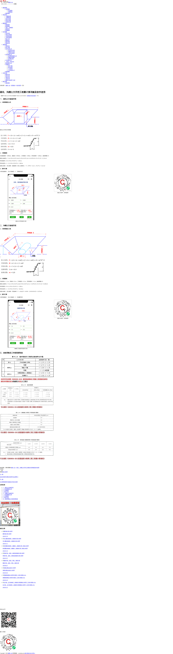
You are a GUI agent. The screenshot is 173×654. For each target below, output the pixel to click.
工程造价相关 (8, 36)
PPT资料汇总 (8, 60)
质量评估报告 (11, 57)
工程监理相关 (8, 37)
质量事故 (10, 12)
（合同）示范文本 (9, 61)
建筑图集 (7, 26)
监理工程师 (8, 20)
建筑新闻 (5, 7)
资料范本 (7, 46)
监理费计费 (11, 58)
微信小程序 (5, 471)
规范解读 (7, 30)
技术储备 (5, 31)
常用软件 (7, 64)
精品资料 (7, 83)
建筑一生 (8, 85)
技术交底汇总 (8, 48)
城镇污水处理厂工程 (10, 80)
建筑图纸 (7, 71)
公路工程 (7, 78)
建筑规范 (7, 24)
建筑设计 (7, 40)
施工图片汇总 (8, 63)
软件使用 (10, 67)
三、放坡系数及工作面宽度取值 (10, 499)
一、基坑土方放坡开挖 (8, 487)
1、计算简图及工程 (7, 494)
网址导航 (5, 81)
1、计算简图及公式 (7, 489)
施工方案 (7, 47)
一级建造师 (8, 16)
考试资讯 (5, 14)
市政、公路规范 (9, 27)
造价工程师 (8, 19)
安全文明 (7, 33)
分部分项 (5, 73)
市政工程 (7, 77)
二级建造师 (8, 17)
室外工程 (7, 75)
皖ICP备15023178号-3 (30, 653)
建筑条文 (7, 29)
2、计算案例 (6, 490)
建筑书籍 (7, 41)
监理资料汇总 (8, 54)
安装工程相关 (8, 34)
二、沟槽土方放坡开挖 (8, 493)
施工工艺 (7, 39)
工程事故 (7, 9)
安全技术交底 (11, 50)
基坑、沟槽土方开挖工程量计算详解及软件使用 (27, 467)
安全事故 (10, 10)
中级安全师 (8, 21)
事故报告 (7, 13)
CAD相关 (10, 68)
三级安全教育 (11, 53)
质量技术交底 (11, 51)
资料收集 (5, 44)
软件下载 (10, 65)
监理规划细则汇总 (12, 56)
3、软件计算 (6, 491)
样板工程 (7, 43)
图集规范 (5, 23)
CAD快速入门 (11, 70)
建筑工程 (7, 74)
